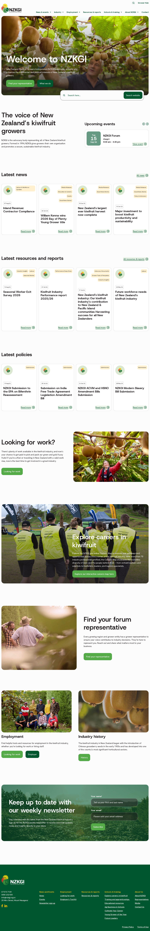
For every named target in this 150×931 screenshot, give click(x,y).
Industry (57, 12)
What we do (45, 83)
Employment (72, 12)
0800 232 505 (7, 894)
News (41, 895)
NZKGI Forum (111, 135)
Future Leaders (111, 918)
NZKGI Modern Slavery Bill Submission (129, 389)
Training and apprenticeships (117, 899)
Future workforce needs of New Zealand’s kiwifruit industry (130, 295)
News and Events (46, 892)
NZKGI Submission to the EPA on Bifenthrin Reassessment (17, 391)
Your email (96, 810)
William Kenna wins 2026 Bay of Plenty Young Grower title (54, 219)
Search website (133, 95)
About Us (139, 892)
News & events (42, 12)
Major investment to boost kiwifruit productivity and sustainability (128, 216)
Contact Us (139, 907)
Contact (145, 12)
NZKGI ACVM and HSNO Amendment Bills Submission (93, 391)
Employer (32, 754)
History (84, 757)
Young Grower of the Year (116, 914)
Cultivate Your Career (114, 910)
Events (42, 899)
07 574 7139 (6, 892)
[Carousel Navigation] (145, 124)
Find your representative (20, 83)
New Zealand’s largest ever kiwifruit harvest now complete (92, 211)
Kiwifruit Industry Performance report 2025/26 (54, 295)
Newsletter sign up (47, 903)
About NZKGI (130, 12)
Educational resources (114, 903)
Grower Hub (143, 3)
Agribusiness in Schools (114, 907)
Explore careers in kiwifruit (116, 895)
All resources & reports (134, 259)
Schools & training (112, 12)
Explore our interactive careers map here (94, 574)
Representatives (142, 899)
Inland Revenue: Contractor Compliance (19, 209)
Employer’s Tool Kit (68, 899)
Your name (96, 796)
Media (137, 903)
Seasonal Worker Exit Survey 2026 (17, 293)
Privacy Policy (128, 927)
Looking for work (12, 471)
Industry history (92, 736)
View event (138, 144)
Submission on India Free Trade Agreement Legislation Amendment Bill (56, 393)
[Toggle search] (133, 3)
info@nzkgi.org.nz (8, 897)
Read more (26, 231)
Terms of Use (143, 927)
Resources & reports (92, 12)
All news (140, 175)
